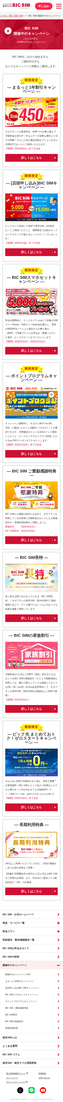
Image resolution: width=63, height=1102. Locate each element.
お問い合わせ (44, 1078)
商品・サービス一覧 (14, 922)
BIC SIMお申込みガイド (16, 948)
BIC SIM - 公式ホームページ (18, 914)
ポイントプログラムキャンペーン (21, 1001)
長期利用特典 (11, 1028)
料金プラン (9, 931)
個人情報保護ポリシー (16, 1073)
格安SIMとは (10, 1037)
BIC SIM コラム (11, 1054)
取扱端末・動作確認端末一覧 (18, 939)
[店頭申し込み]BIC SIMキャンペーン (22, 988)
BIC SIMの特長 (11, 956)
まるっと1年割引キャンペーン (19, 981)
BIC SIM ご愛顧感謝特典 (16, 1008)
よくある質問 (10, 1046)
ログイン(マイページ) (15, 1082)
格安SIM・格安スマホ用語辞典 (19, 1062)
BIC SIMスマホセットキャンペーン (21, 994)
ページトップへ (59, 906)
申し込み (43, 6)
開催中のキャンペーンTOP (17, 974)
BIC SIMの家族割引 (14, 1021)
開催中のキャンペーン (15, 965)
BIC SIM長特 (11, 1014)
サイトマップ (12, 1078)
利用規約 (42, 1073)
